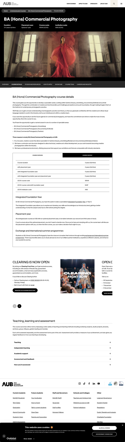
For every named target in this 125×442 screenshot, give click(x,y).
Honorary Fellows (58, 412)
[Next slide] (19, 306)
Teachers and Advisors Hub (82, 398)
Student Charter (102, 403)
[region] (62, 176)
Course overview (37, 155)
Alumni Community (19, 412)
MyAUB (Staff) (57, 398)
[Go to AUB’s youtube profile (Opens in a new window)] (99, 384)
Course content (87, 155)
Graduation (16, 407)
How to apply (47, 84)
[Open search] (114, 3)
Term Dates (16, 403)
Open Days (34, 412)
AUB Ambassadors (19, 422)
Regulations (101, 407)
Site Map (100, 422)
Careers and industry (84, 84)
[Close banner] (122, 425)
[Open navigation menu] (121, 3)
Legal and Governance (104, 398)
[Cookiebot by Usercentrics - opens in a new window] (11, 438)
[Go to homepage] (16, 384)
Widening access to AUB (81, 403)
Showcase (58, 84)
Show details (28, 439)
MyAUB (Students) (19, 398)
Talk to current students (38, 407)
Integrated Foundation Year (76, 202)
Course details (17, 84)
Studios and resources (33, 84)
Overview (5, 84)
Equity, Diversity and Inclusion (106, 412)
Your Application (36, 398)
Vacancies (56, 403)
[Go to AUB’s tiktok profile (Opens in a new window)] (84, 384)
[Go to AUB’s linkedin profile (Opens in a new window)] (94, 384)
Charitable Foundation (104, 417)
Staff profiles (57, 407)
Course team (69, 84)
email (32, 285)
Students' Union (18, 417)
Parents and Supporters (39, 417)
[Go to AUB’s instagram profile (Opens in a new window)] (80, 384)
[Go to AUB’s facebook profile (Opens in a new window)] (89, 384)
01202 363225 (35, 280)
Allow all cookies (104, 428)
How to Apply (35, 403)
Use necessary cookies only (104, 434)
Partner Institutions (79, 407)
